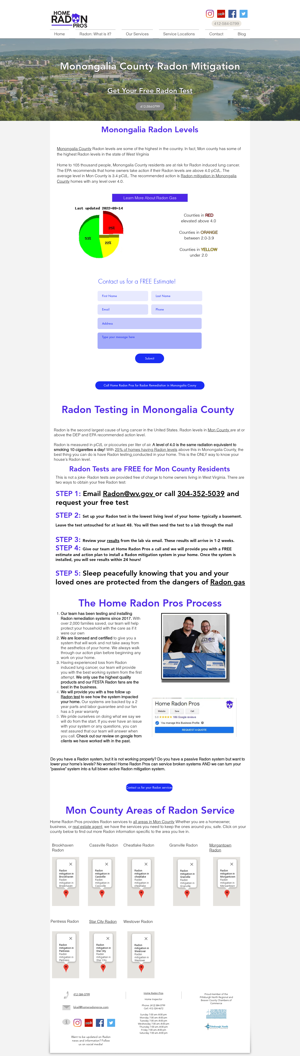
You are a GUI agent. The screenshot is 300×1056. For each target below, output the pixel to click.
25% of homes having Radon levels (146, 449)
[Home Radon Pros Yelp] (221, 14)
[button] (137, 34)
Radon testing (119, 454)
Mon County (219, 429)
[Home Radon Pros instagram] (210, 14)
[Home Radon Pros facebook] (232, 14)
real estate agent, (88, 826)
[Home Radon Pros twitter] (244, 14)
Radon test (70, 696)
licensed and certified (93, 637)
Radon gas (227, 582)
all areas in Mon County (153, 821)
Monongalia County (74, 148)
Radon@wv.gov (129, 493)
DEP (77, 434)
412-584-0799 (81, 994)
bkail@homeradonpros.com (91, 1007)
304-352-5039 (201, 493)
